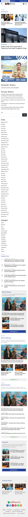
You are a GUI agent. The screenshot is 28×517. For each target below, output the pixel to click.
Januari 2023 (4, 210)
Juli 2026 (3, 124)
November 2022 (5, 214)
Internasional (4, 231)
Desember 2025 (5, 138)
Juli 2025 (3, 148)
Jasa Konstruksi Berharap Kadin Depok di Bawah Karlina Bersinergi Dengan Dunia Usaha (13, 429)
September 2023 (5, 194)
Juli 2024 (3, 173)
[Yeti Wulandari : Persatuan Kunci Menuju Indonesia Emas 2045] (22, 487)
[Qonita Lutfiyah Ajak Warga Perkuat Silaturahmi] (5, 319)
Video (2, 249)
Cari (2, 112)
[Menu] (2, 4)
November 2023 (5, 189)
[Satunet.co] (9, 4)
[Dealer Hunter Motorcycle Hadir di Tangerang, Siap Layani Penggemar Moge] (14, 35)
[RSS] (21, 505)
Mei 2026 (3, 128)
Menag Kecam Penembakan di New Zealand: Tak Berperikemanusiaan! (15, 265)
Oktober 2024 (4, 167)
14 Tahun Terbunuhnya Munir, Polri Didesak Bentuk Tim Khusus (14, 281)
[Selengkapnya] (25, 481)
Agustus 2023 (4, 196)
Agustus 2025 (4, 146)
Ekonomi (3, 224)
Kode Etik (9, 509)
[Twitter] (10, 505)
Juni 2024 (3, 175)
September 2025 (5, 144)
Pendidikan (3, 241)
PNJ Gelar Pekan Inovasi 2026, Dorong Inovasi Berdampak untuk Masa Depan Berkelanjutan (13, 314)
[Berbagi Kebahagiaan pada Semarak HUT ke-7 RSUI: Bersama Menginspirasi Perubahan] (8, 17)
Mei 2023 (3, 202)
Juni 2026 (3, 126)
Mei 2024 (3, 177)
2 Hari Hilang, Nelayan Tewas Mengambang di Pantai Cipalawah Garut (15, 276)
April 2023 (3, 204)
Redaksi (23, 509)
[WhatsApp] (18, 505)
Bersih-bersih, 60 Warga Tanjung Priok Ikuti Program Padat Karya (14, 271)
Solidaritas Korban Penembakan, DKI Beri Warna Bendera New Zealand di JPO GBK (14, 260)
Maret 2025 (3, 157)
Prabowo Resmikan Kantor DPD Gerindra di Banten (14, 286)
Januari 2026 (4, 136)
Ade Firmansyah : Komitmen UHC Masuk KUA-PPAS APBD (17, 326)
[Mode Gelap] (24, 4)
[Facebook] (7, 505)
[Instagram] (15, 505)
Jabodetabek (4, 44)
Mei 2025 (3, 153)
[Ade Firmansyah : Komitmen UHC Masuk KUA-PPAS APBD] (5, 326)
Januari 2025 (4, 161)
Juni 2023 (3, 200)
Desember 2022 (5, 212)
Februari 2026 (4, 134)
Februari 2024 (4, 183)
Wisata (2, 251)
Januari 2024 (4, 185)
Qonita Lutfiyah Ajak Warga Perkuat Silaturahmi (12, 98)
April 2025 (3, 155)
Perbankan (3, 243)
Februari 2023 (4, 208)
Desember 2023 (5, 187)
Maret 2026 (3, 132)
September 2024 (5, 169)
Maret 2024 (3, 181)
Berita (2, 222)
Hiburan (3, 228)
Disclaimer (8, 511)
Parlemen (3, 239)
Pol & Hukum (4, 245)
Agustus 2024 (4, 171)
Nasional (3, 235)
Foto (2, 226)
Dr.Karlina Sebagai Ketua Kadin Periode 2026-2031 (13, 433)
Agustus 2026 (4, 122)
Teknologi (3, 247)
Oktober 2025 (4, 142)
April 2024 (3, 179)
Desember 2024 (5, 163)
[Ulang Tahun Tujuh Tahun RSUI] (22, 17)
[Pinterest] (13, 505)
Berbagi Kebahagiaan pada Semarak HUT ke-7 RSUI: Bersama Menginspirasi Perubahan (8, 24)
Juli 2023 (3, 198)
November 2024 (5, 165)
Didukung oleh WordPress (9, 513)
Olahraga (3, 237)
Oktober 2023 (4, 191)
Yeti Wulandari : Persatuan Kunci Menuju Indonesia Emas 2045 (13, 423)
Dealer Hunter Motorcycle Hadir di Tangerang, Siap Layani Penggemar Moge (13, 47)
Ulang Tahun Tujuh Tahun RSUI (22, 23)
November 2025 (5, 140)
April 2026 (3, 130)
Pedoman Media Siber (17, 511)
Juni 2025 (3, 151)
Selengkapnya (13, 331)
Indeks (4, 509)
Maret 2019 (3, 216)
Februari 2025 (4, 159)
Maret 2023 (3, 206)
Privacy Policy (16, 509)
